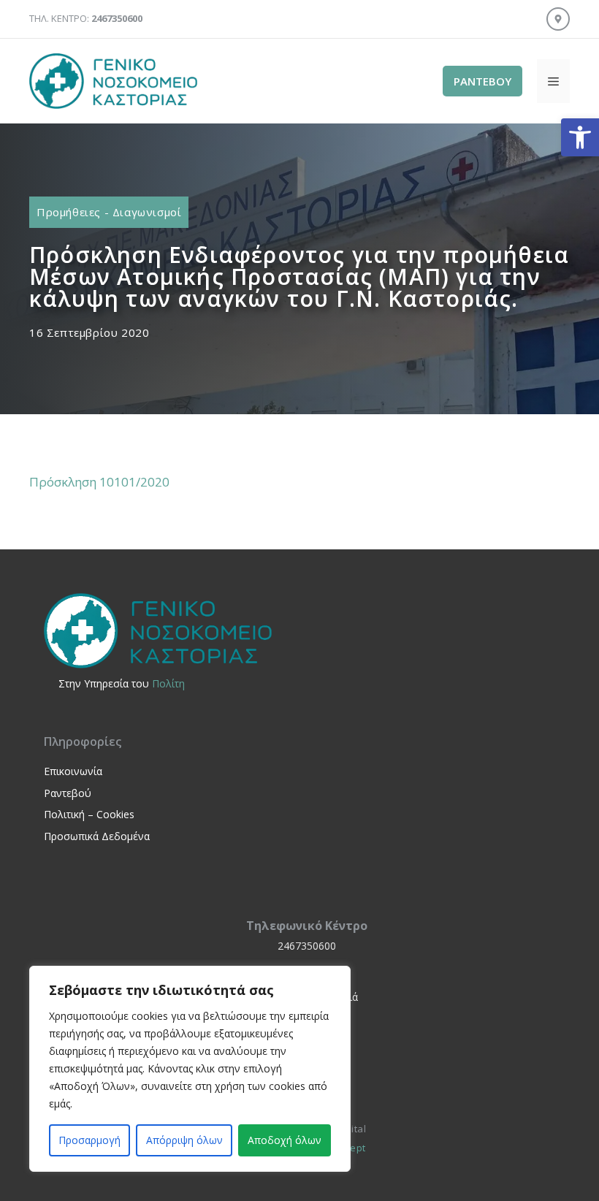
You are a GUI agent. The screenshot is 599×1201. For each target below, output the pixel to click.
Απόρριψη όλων (184, 1140)
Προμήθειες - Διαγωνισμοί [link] (109, 212)
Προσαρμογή (89, 1140)
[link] (580, 137)
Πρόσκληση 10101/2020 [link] (99, 481)
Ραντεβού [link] (67, 793)
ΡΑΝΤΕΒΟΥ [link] (482, 81)
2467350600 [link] (307, 946)
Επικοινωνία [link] (73, 771)
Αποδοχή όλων (284, 1140)
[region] (190, 1069)
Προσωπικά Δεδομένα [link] (97, 836)
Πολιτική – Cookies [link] (89, 814)
